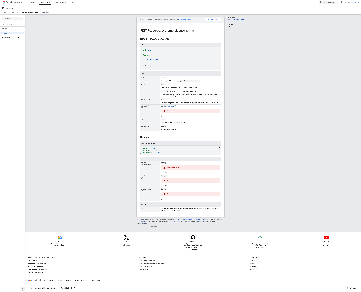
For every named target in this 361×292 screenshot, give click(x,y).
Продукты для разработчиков (37, 263)
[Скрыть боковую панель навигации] (23, 288)
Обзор (4, 12)
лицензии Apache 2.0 (142, 221)
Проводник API (143, 269)
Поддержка (45, 12)
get (142, 208)
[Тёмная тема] (219, 48)
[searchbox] (12, 18)
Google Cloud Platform (81, 280)
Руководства (14, 12)
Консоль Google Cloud (145, 266)
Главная (32, 2)
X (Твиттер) (253, 266)
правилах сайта (171, 221)
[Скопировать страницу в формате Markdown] (193, 30)
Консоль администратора (147, 260)
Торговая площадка (44, 2)
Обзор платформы (33, 260)
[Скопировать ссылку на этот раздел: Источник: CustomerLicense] (172, 39)
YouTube (252, 269)
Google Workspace (152, 26)
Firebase (68, 280)
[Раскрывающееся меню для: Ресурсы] (78, 2)
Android (51, 280)
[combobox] (328, 2)
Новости (252, 263)
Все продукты (59, 2)
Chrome (59, 280)
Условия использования (35, 272)
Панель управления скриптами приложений (152, 263)
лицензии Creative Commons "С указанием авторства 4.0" (193, 219)
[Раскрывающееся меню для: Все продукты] (66, 2)
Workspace (18, 2)
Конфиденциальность (51, 288)
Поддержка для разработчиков (37, 269)
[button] (12, 31)
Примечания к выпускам (35, 266)
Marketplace (7, 8)
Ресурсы (73, 2)
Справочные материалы (30, 12)
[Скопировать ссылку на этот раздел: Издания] (151, 137)
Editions (154, 59)
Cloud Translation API (184, 19)
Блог (251, 260)
